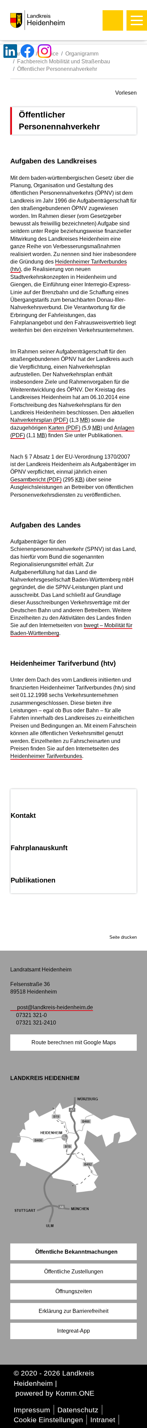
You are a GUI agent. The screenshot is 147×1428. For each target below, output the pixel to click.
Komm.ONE (75, 1393)
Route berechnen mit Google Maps (73, 1042)
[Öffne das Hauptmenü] (136, 20)
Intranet (102, 1420)
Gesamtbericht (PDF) (36, 479)
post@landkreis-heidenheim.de (55, 1007)
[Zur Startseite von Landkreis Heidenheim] (52, 20)
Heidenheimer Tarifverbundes (46, 756)
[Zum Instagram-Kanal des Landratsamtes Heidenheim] (44, 51)
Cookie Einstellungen (48, 1420)
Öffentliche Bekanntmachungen (76, 1252)
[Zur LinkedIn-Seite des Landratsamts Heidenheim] (10, 51)
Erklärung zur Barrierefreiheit (73, 1311)
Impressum (32, 1410)
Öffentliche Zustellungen (73, 1271)
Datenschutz (77, 1410)
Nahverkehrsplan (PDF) (39, 420)
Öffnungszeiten (73, 1291)
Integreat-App (73, 1331)
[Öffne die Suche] (113, 20)
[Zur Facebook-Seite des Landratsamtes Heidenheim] (27, 51)
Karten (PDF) (64, 428)
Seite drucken (123, 937)
